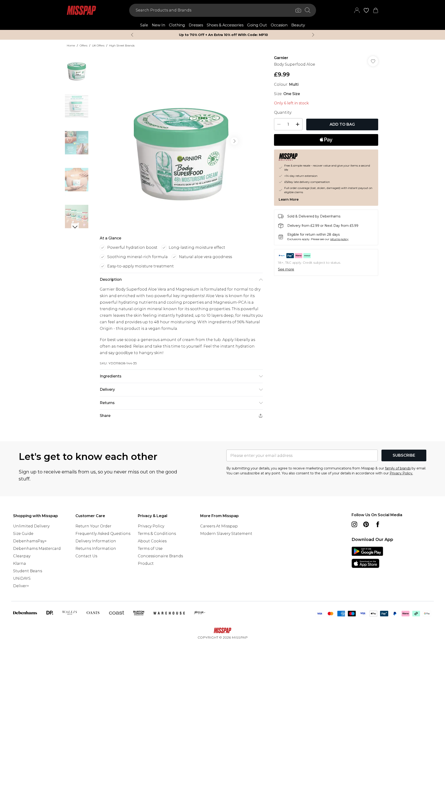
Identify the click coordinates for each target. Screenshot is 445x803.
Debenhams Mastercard (37, 548)
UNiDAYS (22, 578)
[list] (181, 141)
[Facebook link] (378, 524)
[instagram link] (354, 524)
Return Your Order (93, 526)
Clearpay (21, 556)
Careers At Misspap (219, 526)
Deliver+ (21, 586)
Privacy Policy (151, 526)
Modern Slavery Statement (226, 533)
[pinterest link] (366, 524)
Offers (83, 45)
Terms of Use (150, 548)
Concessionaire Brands (160, 556)
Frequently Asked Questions (102, 533)
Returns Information (95, 548)
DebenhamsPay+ (30, 541)
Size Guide (23, 533)
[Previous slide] (132, 35)
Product (146, 563)
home (71, 45)
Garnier (281, 58)
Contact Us (86, 556)
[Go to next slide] (234, 141)
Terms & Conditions (157, 533)
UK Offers (98, 45)
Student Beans (27, 571)
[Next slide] (313, 35)
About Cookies (152, 541)
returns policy (339, 239)
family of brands (398, 468)
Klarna (19, 563)
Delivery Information (95, 541)
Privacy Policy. (401, 473)
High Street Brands (122, 45)
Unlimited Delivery (31, 526)
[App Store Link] (367, 557)
